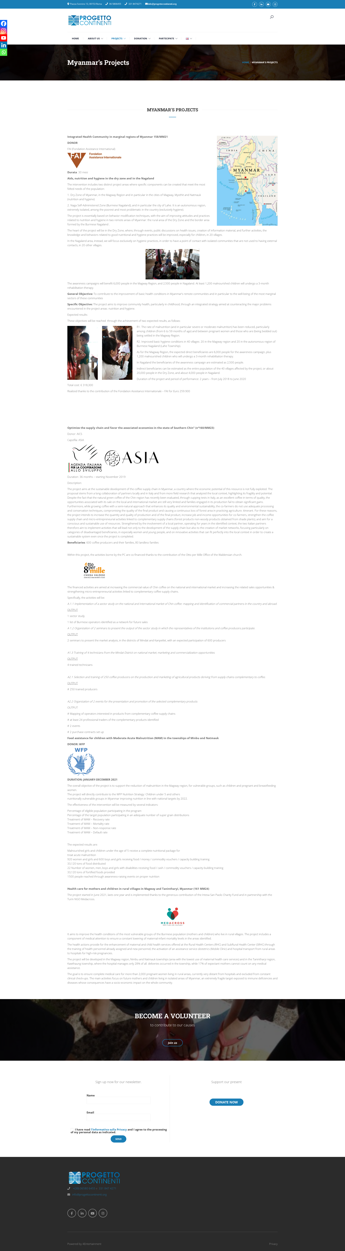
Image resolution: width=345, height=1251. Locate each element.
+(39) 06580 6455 (83, 1188)
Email (90, 1112)
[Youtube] (3, 37)
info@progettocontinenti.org (89, 1194)
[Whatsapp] (3, 52)
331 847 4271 (107, 1188)
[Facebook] (3, 23)
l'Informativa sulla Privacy (109, 1129)
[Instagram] (3, 30)
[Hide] (1, 59)
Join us (172, 1043)
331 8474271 (135, 3)
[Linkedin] (3, 45)
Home (245, 62)
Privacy (273, 1244)
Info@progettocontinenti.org (162, 4)
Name (91, 1095)
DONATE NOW (226, 1102)
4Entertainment (91, 1244)
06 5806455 (115, 3)
